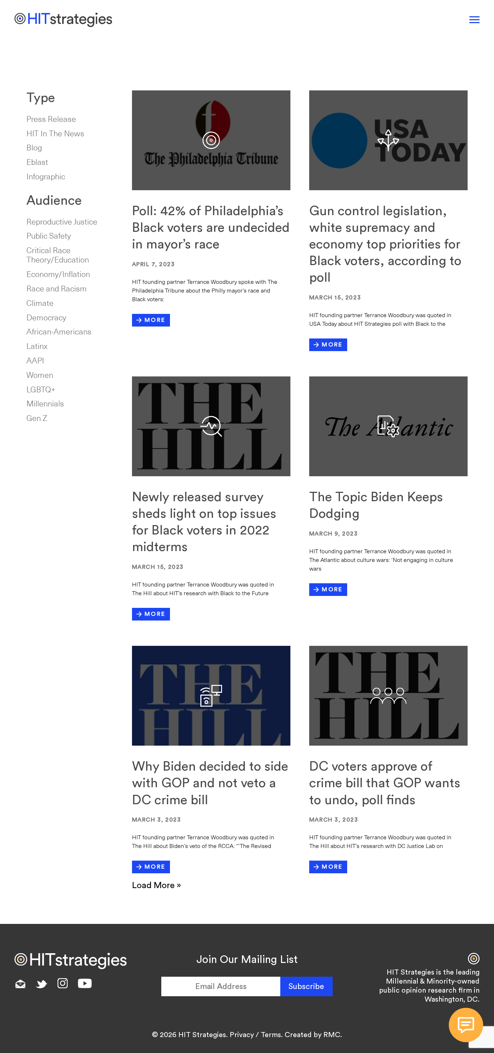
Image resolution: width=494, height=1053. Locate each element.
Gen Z (36, 417)
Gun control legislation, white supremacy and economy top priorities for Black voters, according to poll (385, 244)
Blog (34, 147)
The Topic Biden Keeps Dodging (376, 505)
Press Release (51, 118)
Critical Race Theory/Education (57, 254)
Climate (40, 302)
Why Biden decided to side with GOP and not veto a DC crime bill (210, 783)
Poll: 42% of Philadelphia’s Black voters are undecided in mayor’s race (211, 228)
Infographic (45, 176)
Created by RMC (312, 1035)
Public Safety (48, 235)
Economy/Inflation (58, 273)
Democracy (46, 317)
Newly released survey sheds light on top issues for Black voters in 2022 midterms (204, 522)
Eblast (37, 161)
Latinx (36, 345)
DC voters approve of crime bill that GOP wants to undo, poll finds (384, 783)
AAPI (35, 360)
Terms (271, 1035)
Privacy (242, 1035)
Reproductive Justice (61, 221)
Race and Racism (56, 288)
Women (39, 374)
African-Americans (58, 331)
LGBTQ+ (40, 389)
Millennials (45, 403)
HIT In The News (55, 133)
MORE (155, 320)
